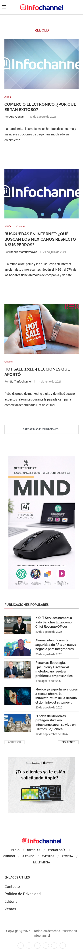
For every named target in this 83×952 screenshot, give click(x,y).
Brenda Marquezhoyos (23, 252)
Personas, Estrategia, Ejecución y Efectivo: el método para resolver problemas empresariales (54, 669)
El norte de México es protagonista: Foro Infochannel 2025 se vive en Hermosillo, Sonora (55, 722)
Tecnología (57, 850)
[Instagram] (63, 945)
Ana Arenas (16, 116)
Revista (67, 856)
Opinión (9, 856)
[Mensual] (41, 458)
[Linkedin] (37, 945)
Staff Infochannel (20, 381)
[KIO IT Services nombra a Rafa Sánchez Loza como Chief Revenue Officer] (17, 625)
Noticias (33, 850)
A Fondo (28, 856)
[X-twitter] (29, 945)
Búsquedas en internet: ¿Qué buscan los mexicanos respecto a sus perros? (40, 239)
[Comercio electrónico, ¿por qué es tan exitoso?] (41, 64)
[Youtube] (46, 945)
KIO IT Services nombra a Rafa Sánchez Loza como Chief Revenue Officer (53, 622)
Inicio (15, 850)
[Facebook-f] (20, 945)
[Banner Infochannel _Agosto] (41, 759)
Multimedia (41, 862)
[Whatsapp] (54, 945)
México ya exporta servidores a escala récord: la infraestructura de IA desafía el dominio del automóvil (56, 696)
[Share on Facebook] (37, 149)
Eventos (48, 856)
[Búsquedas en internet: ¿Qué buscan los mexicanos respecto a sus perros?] (41, 193)
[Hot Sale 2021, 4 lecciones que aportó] (41, 328)
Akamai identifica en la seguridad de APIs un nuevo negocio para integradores (55, 645)
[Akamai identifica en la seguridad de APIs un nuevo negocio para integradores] (17, 647)
